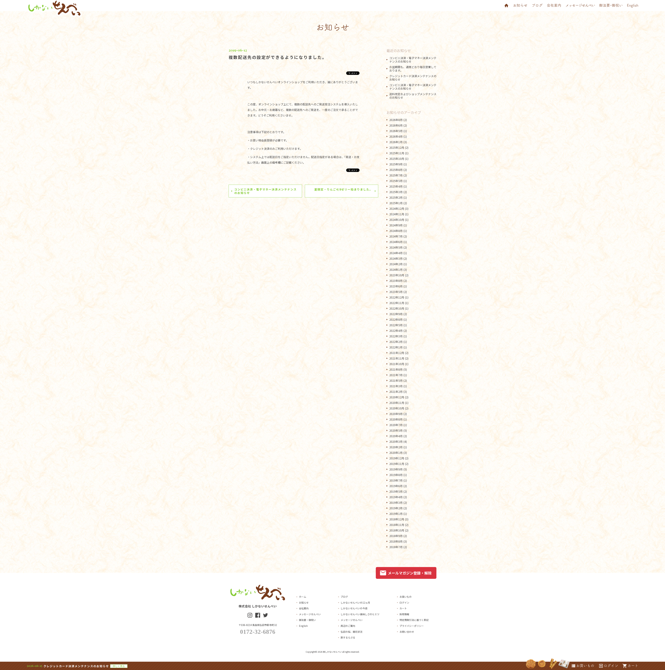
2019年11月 (396, 464)
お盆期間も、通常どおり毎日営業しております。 (412, 68)
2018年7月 (396, 547)
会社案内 (304, 608)
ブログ (344, 596)
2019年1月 (396, 514)
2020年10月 (396, 408)
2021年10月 (396, 364)
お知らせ (304, 602)
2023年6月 (396, 286)
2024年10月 (396, 220)
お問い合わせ (407, 631)
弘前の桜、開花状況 (351, 631)
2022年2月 (396, 342)
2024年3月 (396, 258)
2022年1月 (396, 347)
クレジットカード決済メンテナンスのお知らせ (412, 77)
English (303, 626)
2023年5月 (396, 292)
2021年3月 (396, 386)
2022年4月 (396, 330)
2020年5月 (396, 430)
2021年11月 (396, 358)
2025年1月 (396, 203)
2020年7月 (396, 425)
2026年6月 (396, 125)
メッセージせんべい (310, 614)
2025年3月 (396, 192)
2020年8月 (396, 419)
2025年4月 (396, 186)
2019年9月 (396, 469)
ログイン (404, 602)
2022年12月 (396, 297)
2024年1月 (396, 269)
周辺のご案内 (348, 626)
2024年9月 (396, 225)
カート (403, 608)
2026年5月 (396, 131)
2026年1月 (396, 142)
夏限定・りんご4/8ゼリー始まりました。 (343, 189)
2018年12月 (396, 519)
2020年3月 (396, 441)
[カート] (630, 666)
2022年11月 (396, 303)
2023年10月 (396, 275)
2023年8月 (396, 281)
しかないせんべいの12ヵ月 (355, 602)
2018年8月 (396, 541)
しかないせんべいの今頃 (354, 608)
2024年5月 (396, 247)
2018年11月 (396, 525)
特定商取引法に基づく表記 (414, 620)
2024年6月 (396, 242)
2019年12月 (396, 458)
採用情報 (404, 614)
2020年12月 (396, 397)
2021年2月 (396, 392)
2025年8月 (396, 170)
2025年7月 (396, 175)
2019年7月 (396, 480)
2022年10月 (396, 308)
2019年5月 (396, 491)
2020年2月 (396, 447)
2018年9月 (396, 536)
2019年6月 (396, 486)
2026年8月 (396, 120)
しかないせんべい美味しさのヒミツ (360, 614)
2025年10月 (396, 159)
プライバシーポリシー (412, 626)
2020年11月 (396, 403)
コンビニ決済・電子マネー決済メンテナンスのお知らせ (265, 191)
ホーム (302, 596)
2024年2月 (396, 264)
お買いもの (406, 596)
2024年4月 (396, 253)
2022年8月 (396, 319)
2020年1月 (396, 453)
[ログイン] (608, 666)
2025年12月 (396, 147)
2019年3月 (396, 502)
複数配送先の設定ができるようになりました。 (278, 57)
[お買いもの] (582, 666)
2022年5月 (396, 325)
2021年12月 (396, 353)
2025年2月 (396, 197)
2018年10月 (396, 530)
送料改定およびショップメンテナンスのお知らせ (412, 96)
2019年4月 (396, 497)
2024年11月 (396, 214)
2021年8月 (396, 369)
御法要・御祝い (307, 620)
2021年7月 (396, 375)
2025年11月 (396, 153)
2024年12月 (396, 208)
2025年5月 (396, 181)
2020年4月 (396, 436)
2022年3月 (396, 336)
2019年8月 (396, 475)
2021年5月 (396, 380)
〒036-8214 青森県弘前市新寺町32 (258, 625)
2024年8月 (396, 231)
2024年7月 (396, 236)
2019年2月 (396, 508)
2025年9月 (396, 164)
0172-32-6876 (257, 631)
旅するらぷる (348, 637)
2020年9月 (396, 414)
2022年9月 (396, 314)
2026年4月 (396, 136)
